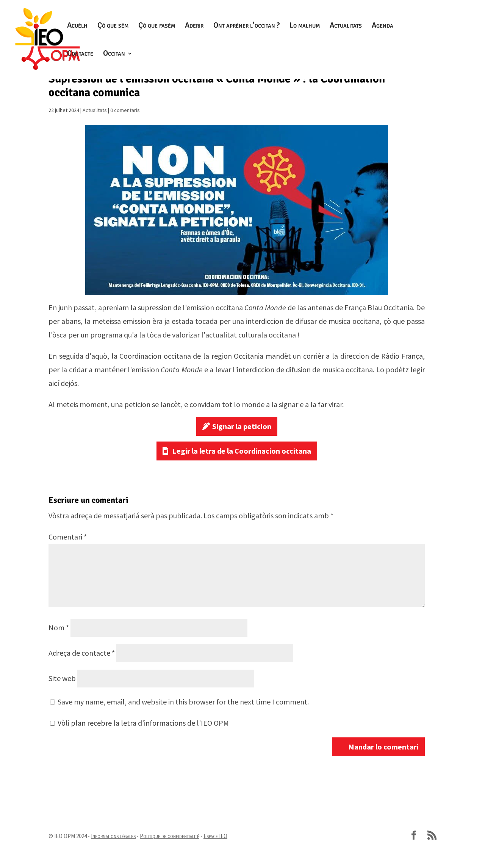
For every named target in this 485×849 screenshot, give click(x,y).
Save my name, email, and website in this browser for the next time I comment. (183, 701)
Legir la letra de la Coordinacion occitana (241, 451)
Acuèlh (77, 26)
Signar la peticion (241, 426)
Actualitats (346, 26)
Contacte (80, 54)
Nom (58, 627)
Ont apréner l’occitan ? (246, 26)
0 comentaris (125, 110)
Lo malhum (304, 26)
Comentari (67, 536)
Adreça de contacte (81, 653)
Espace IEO (215, 836)
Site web (62, 678)
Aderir (194, 26)
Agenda (382, 26)
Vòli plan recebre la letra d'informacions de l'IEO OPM (142, 723)
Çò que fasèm (156, 26)
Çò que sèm (112, 26)
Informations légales (113, 836)
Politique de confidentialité (169, 836)
